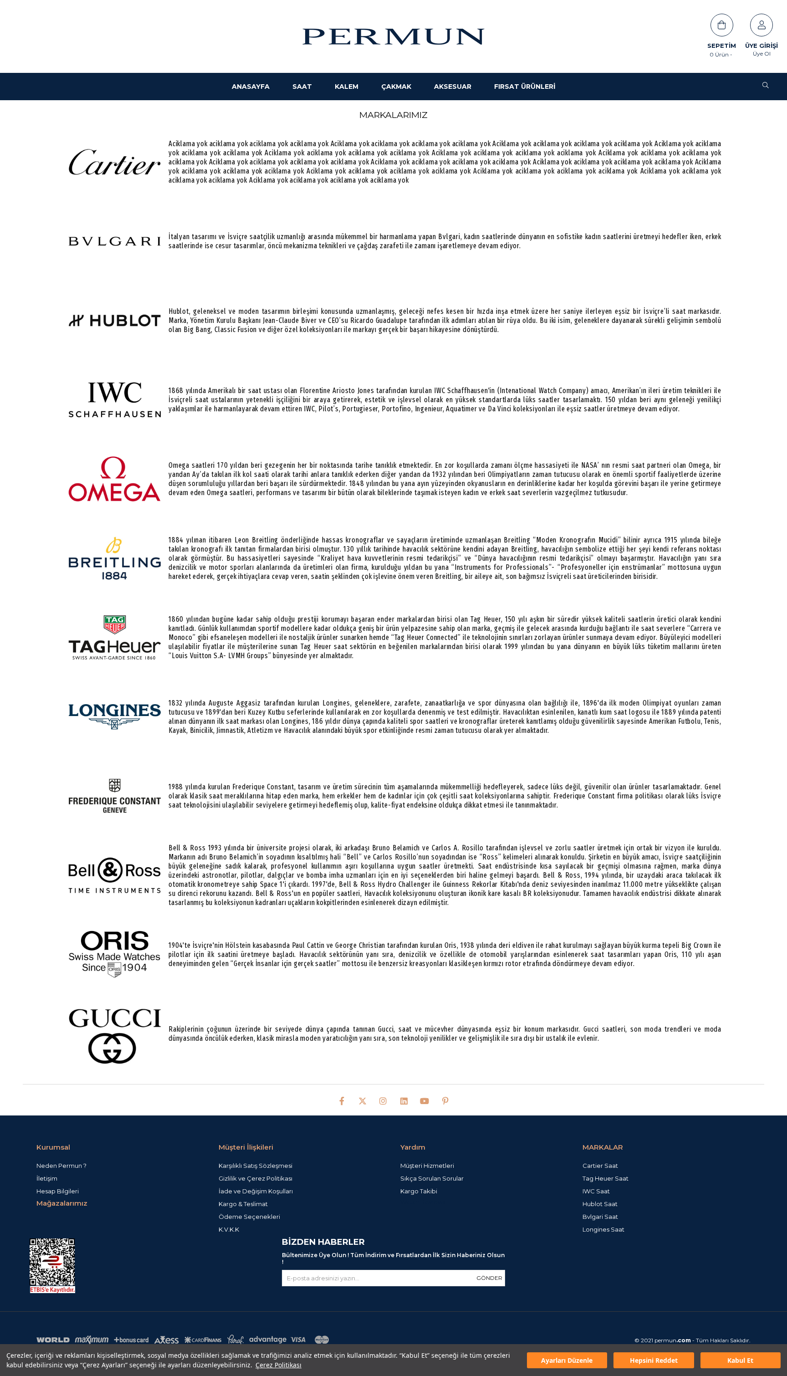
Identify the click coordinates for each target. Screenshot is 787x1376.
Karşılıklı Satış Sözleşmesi (255, 1165)
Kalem (346, 86)
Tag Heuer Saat (606, 1178)
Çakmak (396, 86)
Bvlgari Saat (600, 1216)
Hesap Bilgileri (57, 1191)
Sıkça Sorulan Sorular (432, 1178)
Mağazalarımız (61, 1203)
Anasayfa (251, 86)
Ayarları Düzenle (567, 1360)
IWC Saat (596, 1191)
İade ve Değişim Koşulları (256, 1191)
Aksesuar (452, 86)
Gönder (489, 1277)
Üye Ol (762, 53)
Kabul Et (740, 1360)
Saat (302, 86)
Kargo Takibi (418, 1191)
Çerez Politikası (279, 1365)
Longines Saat (603, 1229)
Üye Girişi (761, 45)
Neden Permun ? (61, 1165)
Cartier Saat (600, 1165)
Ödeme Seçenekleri (249, 1216)
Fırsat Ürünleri (525, 86)
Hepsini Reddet (654, 1360)
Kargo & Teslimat (243, 1203)
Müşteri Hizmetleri (427, 1165)
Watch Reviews (422, 1202)
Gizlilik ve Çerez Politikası (255, 1178)
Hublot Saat (600, 1203)
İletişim (46, 1178)
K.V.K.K (229, 1229)
